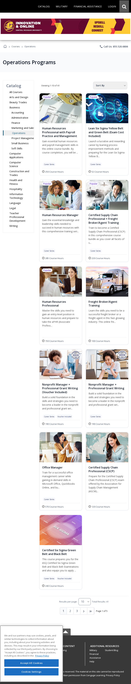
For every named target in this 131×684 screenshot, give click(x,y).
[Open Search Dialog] (124, 6)
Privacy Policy (113, 675)
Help (92, 661)
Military (93, 650)
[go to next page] (84, 611)
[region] (31, 653)
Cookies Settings (31, 671)
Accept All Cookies (31, 663)
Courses (16, 46)
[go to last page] (90, 611)
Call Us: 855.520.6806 (113, 46)
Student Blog (111, 650)
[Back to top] (65, 648)
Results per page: (68, 601)
